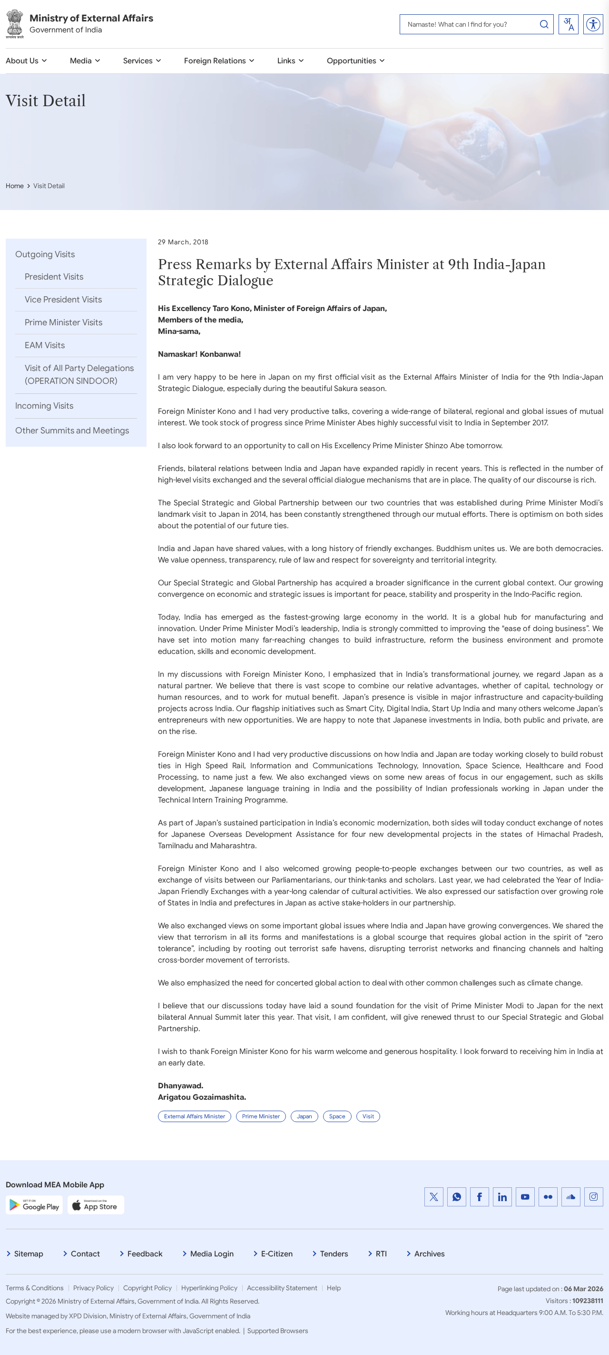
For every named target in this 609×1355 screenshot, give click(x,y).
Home (15, 185)
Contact (85, 1254)
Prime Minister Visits (63, 322)
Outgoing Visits (45, 254)
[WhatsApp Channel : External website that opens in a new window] (456, 1196)
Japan (304, 1116)
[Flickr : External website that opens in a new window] (548, 1196)
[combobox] (568, 24)
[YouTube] (525, 1196)
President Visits (54, 276)
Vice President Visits (63, 299)
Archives (429, 1254)
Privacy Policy (93, 1288)
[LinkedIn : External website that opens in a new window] (502, 1196)
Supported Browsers (277, 1330)
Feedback (145, 1254)
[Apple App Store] (96, 1204)
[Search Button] (544, 24)
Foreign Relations (215, 61)
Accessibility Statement (282, 1288)
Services (138, 61)
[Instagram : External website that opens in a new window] (593, 1196)
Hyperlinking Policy (209, 1288)
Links (286, 61)
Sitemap (28, 1254)
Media (81, 61)
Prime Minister (261, 1116)
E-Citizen (277, 1254)
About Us (22, 61)
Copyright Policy (147, 1288)
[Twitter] (433, 1196)
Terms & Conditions (35, 1288)
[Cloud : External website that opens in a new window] (570, 1196)
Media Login (212, 1254)
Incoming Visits (44, 406)
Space (337, 1116)
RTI (381, 1254)
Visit (368, 1116)
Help (334, 1288)
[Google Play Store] (34, 1204)
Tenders (334, 1254)
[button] (593, 24)
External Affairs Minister (194, 1116)
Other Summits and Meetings (72, 430)
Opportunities (351, 61)
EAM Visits (45, 345)
